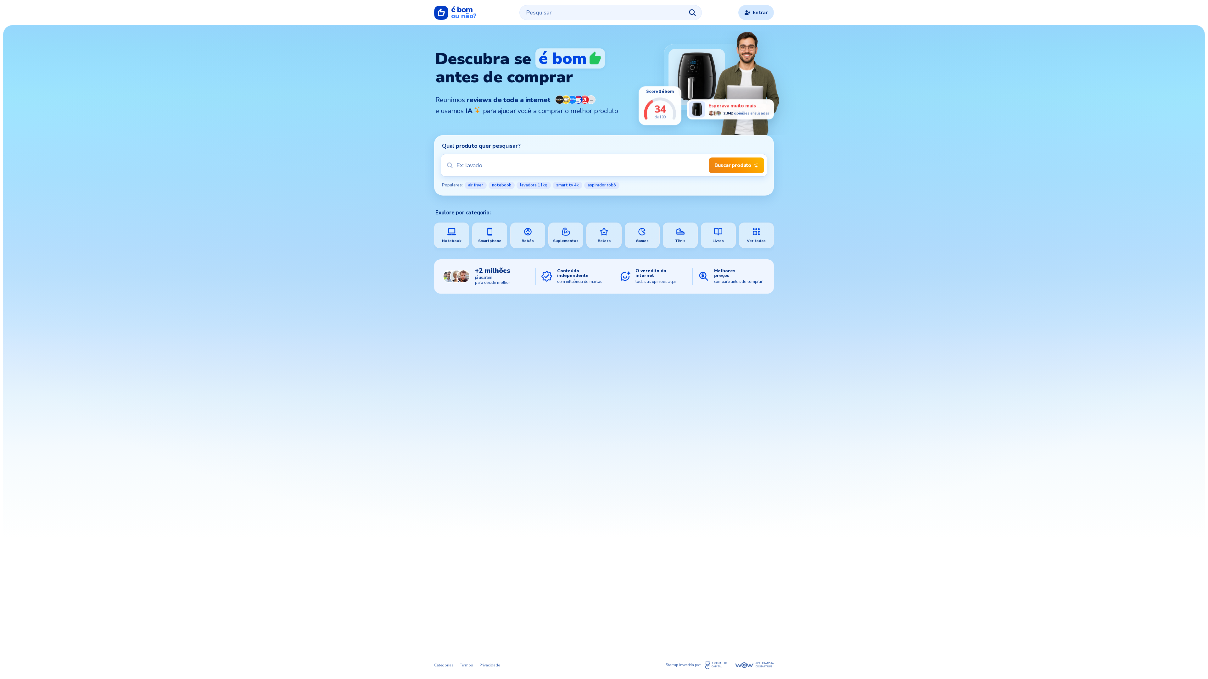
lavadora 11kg (533, 185)
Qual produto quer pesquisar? (481, 146)
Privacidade (489, 665)
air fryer (475, 185)
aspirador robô (602, 185)
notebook (501, 185)
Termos (466, 665)
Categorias (444, 665)
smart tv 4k (567, 185)
